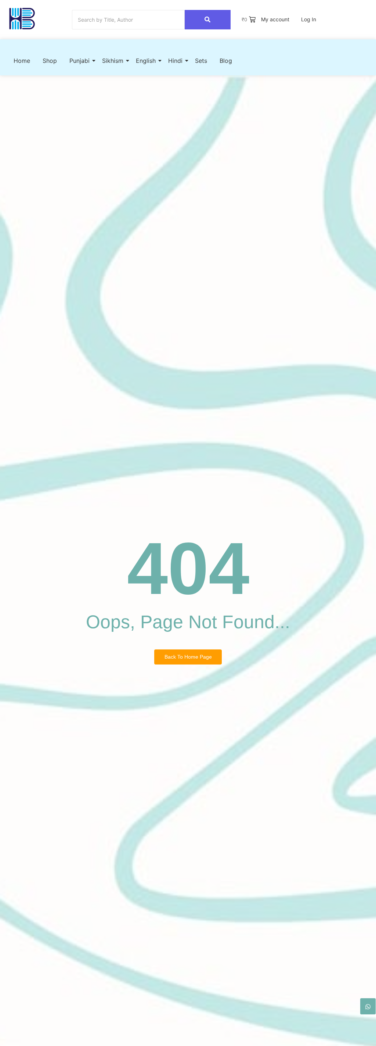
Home (22, 60)
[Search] (208, 19)
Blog (226, 60)
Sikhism (112, 60)
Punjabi (79, 60)
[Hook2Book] (22, 18)
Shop (50, 60)
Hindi (175, 60)
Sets (201, 60)
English (146, 60)
